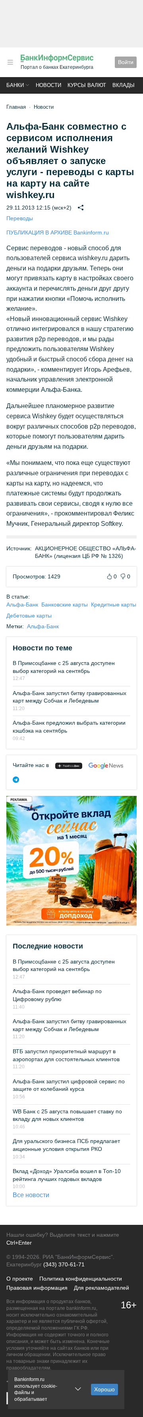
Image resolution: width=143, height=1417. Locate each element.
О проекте (19, 1278)
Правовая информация (37, 1288)
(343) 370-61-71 (64, 1264)
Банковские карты (64, 604)
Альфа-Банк (22, 604)
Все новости (31, 1195)
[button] (10, 62)
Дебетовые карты (29, 615)
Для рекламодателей (101, 1288)
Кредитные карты (113, 604)
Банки (15, 85)
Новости (48, 85)
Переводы (19, 218)
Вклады (123, 85)
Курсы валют (87, 85)
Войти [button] (125, 62)
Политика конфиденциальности (80, 1278)
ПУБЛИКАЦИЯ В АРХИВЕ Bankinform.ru (57, 232)
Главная (16, 107)
